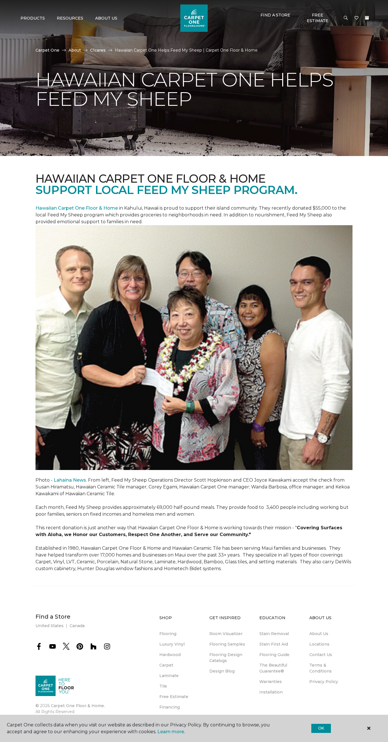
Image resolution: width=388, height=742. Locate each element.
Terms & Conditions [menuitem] (320, 668)
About (74, 50)
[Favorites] (356, 18)
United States (50, 625)
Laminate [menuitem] (169, 675)
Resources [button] (70, 18)
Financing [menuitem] (169, 707)
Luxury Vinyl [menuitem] (172, 644)
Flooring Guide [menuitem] (274, 654)
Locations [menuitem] (319, 644)
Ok (321, 728)
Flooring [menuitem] (167, 633)
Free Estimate (317, 17)
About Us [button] (106, 18)
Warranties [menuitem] (270, 681)
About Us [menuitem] (318, 633)
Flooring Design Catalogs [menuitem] (225, 657)
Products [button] (32, 18)
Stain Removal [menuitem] (274, 633)
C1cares (98, 50)
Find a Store (275, 15)
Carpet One (47, 50)
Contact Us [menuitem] (320, 654)
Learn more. (171, 731)
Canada (77, 625)
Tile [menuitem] (163, 686)
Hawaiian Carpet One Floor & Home (77, 208)
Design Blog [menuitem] (222, 671)
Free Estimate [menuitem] (173, 696)
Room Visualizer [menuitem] (226, 633)
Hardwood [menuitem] (170, 654)
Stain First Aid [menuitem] (273, 644)
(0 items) (367, 18)
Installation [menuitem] (271, 692)
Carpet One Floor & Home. (78, 705)
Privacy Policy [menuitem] (323, 681)
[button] (345, 18)
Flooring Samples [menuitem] (227, 644)
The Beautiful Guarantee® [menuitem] (273, 668)
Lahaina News (70, 480)
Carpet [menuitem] (166, 665)
